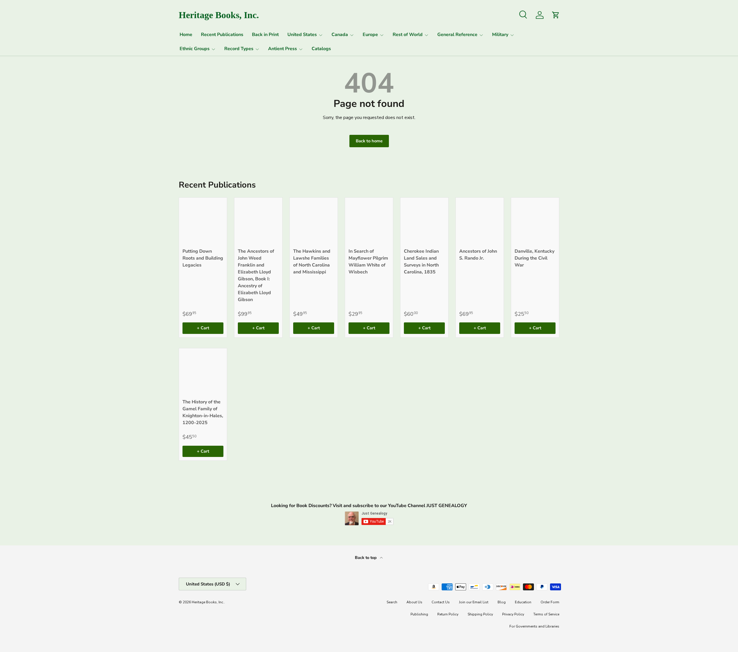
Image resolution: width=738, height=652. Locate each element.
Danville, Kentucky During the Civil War (534, 258)
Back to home (369, 141)
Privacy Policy (513, 614)
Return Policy (447, 614)
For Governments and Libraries (534, 626)
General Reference (457, 34)
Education (523, 602)
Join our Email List (473, 602)
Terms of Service (546, 614)
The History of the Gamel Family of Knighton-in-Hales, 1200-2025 (202, 412)
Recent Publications (222, 34)
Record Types (238, 49)
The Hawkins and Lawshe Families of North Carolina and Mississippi (311, 261)
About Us (414, 602)
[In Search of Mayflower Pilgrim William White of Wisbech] (369, 221)
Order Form (550, 602)
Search (392, 602)
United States (302, 34)
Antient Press (282, 49)
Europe (370, 34)
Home (186, 34)
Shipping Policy (480, 614)
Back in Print (265, 34)
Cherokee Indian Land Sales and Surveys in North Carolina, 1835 (421, 261)
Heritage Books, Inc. (208, 602)
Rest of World (408, 34)
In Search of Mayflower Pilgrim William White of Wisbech (368, 261)
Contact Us (441, 602)
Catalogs (321, 49)
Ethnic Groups (195, 49)
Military (500, 34)
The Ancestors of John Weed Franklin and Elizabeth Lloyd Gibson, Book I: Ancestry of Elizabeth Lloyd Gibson (256, 275)
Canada (340, 34)
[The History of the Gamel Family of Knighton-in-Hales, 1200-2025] (202, 372)
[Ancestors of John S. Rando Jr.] (479, 221)
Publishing (419, 614)
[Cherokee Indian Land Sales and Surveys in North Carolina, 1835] (424, 221)
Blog (502, 602)
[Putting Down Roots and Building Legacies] (202, 221)
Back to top (366, 557)
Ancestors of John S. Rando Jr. (478, 254)
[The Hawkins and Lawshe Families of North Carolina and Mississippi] (313, 221)
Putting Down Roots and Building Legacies (202, 258)
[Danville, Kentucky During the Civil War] (535, 221)
